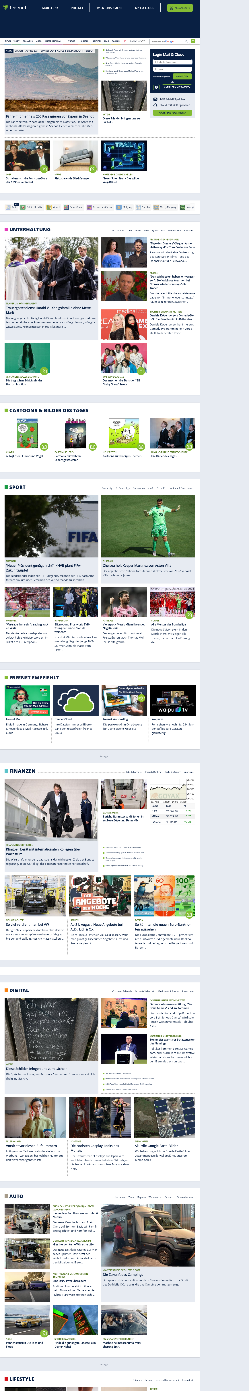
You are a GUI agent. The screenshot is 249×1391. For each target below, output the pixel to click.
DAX (154, 811)
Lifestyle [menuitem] (70, 41)
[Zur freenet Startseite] (15, 8)
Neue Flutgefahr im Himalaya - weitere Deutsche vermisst (124, 64)
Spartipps (189, 771)
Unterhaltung (30, 229)
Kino (129, 230)
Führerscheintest (185, 1197)
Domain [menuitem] (116, 41)
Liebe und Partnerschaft (167, 1379)
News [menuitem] (8, 41)
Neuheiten (120, 1197)
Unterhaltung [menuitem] (53, 41)
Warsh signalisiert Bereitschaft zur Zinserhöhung (124, 866)
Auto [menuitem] (39, 41)
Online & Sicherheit (145, 991)
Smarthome (188, 991)
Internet (77, 8)
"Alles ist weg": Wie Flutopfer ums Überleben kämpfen (126, 57)
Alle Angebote (182, 7)
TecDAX (156, 821)
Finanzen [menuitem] (28, 41)
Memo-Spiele (174, 230)
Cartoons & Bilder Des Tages (49, 410)
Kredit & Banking (153, 771)
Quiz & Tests (158, 230)
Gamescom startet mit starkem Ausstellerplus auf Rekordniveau (130, 1078)
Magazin (141, 1197)
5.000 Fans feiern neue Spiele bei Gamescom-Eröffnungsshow (129, 1084)
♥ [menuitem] (124, 41)
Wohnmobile (155, 1197)
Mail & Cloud (144, 8)
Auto (16, 1196)
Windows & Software (168, 991)
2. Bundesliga (123, 488)
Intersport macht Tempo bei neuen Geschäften (123, 847)
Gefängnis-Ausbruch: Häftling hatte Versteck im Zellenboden (124, 51)
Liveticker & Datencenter (181, 488)
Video (138, 230)
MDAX (155, 816)
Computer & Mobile (122, 991)
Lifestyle (21, 1379)
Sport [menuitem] (16, 41)
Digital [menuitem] (84, 41)
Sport (17, 487)
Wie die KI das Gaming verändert (118, 1073)
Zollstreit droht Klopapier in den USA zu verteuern (125, 853)
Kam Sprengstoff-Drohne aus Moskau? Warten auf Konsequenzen (125, 72)
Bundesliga (107, 488)
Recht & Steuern (173, 771)
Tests (131, 1197)
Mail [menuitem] (106, 41)
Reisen (148, 1379)
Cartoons (189, 230)
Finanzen (22, 771)
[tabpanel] (51, 89)
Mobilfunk (50, 8)
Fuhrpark (169, 1197)
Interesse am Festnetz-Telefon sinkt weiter (121, 1089)
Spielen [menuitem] (97, 41)
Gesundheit (188, 1379)
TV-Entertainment (109, 8)
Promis (120, 230)
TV (113, 230)
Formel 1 (161, 488)
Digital (19, 990)
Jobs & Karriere (134, 771)
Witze (146, 230)
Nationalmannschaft (143, 488)
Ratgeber (137, 1379)
